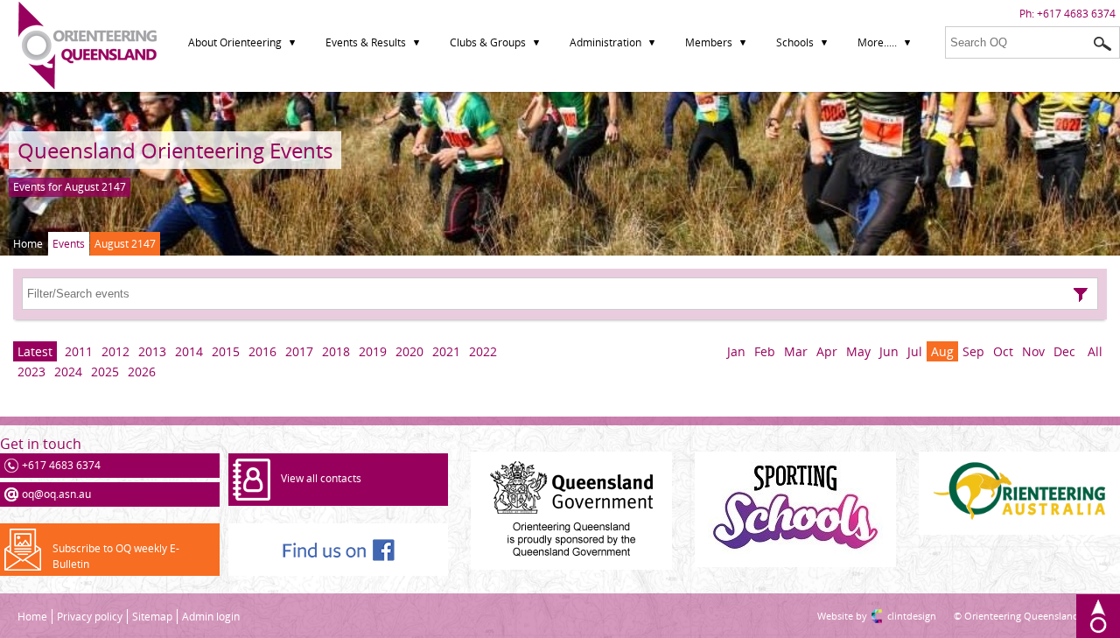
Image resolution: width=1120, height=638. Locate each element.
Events (68, 243)
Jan (736, 351)
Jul (914, 351)
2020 (410, 351)
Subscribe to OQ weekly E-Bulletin (115, 556)
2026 (142, 371)
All (1095, 351)
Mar (796, 351)
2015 (226, 351)
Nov (1033, 351)
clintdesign (894, 615)
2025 (105, 371)
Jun (889, 351)
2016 (262, 351)
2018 (336, 351)
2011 (79, 351)
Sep (973, 351)
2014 (189, 351)
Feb (764, 351)
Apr (826, 351)
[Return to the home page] (88, 85)
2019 (373, 351)
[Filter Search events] (1080, 294)
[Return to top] (1098, 616)
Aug (942, 351)
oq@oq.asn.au (56, 494)
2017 (299, 351)
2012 (116, 351)
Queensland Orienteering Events (175, 150)
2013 (152, 351)
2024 (68, 371)
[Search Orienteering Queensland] (1102, 43)
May (858, 351)
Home (28, 243)
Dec (1064, 351)
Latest (35, 351)
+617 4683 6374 (1076, 13)
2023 (32, 371)
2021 (446, 351)
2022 (483, 351)
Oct (1003, 351)
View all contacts (321, 478)
